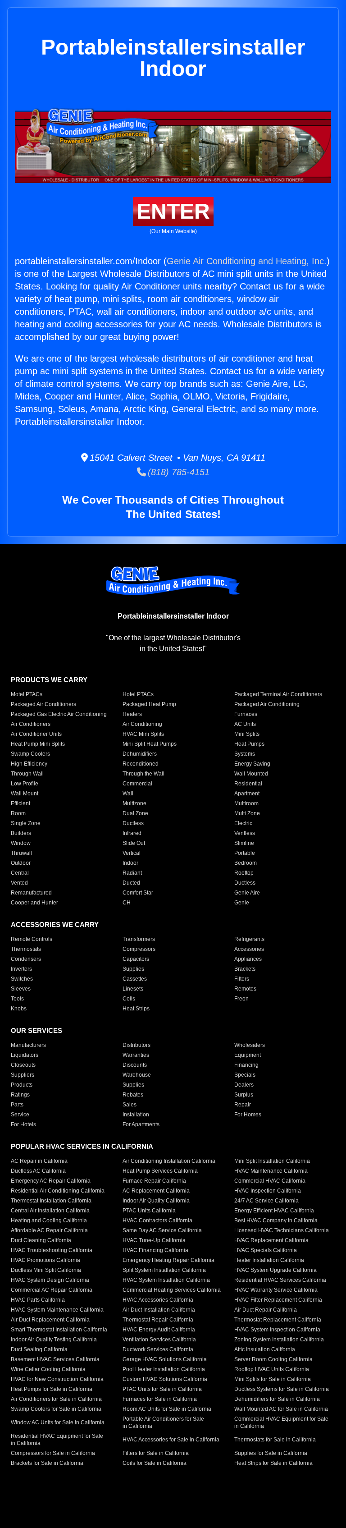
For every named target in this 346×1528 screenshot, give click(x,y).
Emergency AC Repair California (51, 1181)
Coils (129, 999)
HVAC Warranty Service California (276, 1290)
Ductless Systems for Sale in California (281, 1389)
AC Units (245, 724)
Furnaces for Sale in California (160, 1399)
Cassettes (135, 979)
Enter (173, 211)
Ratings (20, 1095)
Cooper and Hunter (34, 902)
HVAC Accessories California (158, 1300)
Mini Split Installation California (272, 1161)
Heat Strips (136, 1008)
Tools (17, 999)
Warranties (136, 1055)
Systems (244, 754)
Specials (244, 1075)
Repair (242, 1104)
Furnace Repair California (154, 1181)
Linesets (133, 989)
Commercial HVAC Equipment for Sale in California (281, 1422)
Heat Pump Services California (160, 1171)
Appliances (248, 959)
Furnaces (245, 714)
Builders (21, 833)
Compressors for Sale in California (53, 1453)
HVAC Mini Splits (143, 734)
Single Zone (26, 823)
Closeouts (23, 1065)
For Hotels (23, 1124)
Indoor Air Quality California (156, 1201)
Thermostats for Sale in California (275, 1439)
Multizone (134, 803)
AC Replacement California (156, 1191)
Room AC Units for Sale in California (167, 1409)
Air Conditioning (142, 724)
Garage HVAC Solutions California (165, 1359)
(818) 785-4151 (177, 472)
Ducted (131, 883)
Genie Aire (247, 893)
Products (21, 1085)
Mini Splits (247, 734)
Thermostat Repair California (158, 1320)
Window (21, 843)
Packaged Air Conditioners (43, 704)
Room (18, 813)
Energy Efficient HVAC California (274, 1210)
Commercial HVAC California (269, 1181)
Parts (17, 1104)
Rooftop (244, 873)
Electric (243, 823)
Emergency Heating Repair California (168, 1260)
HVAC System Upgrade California (275, 1270)
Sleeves (21, 989)
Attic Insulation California (264, 1349)
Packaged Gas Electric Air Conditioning (59, 714)
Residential (248, 783)
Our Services (36, 1030)
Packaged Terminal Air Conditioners (278, 694)
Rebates (133, 1095)
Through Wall (27, 774)
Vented (19, 883)
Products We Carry (49, 680)
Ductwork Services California (158, 1349)
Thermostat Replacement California (277, 1320)
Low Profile (24, 783)
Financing (246, 1065)
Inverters (21, 969)
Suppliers (22, 1075)
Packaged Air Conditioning (267, 704)
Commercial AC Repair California (51, 1290)
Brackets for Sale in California (47, 1463)
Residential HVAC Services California (280, 1280)
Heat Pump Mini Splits (38, 744)
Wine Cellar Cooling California (48, 1369)
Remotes (245, 989)
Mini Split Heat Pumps (150, 744)
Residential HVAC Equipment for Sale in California (57, 1439)
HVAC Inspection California (267, 1191)
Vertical (132, 853)
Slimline (244, 843)
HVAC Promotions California (45, 1260)
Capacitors (136, 959)
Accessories (249, 949)
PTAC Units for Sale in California (162, 1389)
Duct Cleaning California (41, 1240)
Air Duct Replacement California (50, 1320)
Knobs (19, 1008)
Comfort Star (138, 893)
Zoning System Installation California (279, 1339)
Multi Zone (247, 813)
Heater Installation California (269, 1260)
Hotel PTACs (138, 694)
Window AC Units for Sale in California (58, 1422)
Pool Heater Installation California (164, 1369)
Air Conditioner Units (36, 734)
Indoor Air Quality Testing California (54, 1339)
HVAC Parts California (38, 1300)
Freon (241, 999)
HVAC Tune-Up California (154, 1240)
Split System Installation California (164, 1270)
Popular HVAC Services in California (82, 1146)
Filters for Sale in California (156, 1453)
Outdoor (21, 863)
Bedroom (245, 863)
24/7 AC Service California (266, 1201)
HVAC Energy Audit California (159, 1329)
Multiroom (246, 803)
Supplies (133, 969)
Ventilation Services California (159, 1339)
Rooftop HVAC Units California (271, 1369)
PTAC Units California (149, 1210)
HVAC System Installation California (166, 1280)
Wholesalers (249, 1045)
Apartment (247, 793)
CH (127, 902)
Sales (130, 1104)
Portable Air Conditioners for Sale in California (163, 1422)
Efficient (20, 803)
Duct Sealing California (39, 1349)
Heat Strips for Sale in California (273, 1463)
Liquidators (24, 1055)
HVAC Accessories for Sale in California (171, 1439)
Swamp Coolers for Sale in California (56, 1409)
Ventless (244, 833)
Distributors (136, 1045)
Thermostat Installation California (51, 1201)
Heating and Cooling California (49, 1220)
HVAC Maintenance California (271, 1171)
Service (20, 1114)
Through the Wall (143, 774)
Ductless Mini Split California (46, 1270)
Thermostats (26, 949)
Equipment (247, 1055)
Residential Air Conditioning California (58, 1191)
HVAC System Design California (50, 1280)
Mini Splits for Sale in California (272, 1379)
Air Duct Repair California (265, 1310)
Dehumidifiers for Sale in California (277, 1399)
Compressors (139, 949)
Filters (241, 979)
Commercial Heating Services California (172, 1290)
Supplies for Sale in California (270, 1453)
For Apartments (141, 1124)
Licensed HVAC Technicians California (281, 1230)
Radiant (132, 873)
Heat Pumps (249, 744)
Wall (128, 793)
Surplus (243, 1095)
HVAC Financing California (155, 1250)
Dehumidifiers (140, 754)
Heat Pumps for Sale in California (51, 1389)
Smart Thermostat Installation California (59, 1329)
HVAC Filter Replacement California (278, 1300)
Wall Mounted (251, 774)
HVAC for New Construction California (57, 1379)
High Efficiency (29, 764)
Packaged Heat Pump (149, 704)
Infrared (132, 833)
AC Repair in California (39, 1161)
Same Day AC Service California (162, 1230)
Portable (244, 853)
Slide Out (134, 843)
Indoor (130, 863)
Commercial (137, 783)
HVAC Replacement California (271, 1240)
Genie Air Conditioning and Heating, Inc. (247, 261)
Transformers (139, 939)
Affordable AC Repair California (49, 1230)
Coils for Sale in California (155, 1463)
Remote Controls (31, 939)
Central (20, 873)
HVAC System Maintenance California (57, 1310)
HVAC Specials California (265, 1250)
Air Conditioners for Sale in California (56, 1399)
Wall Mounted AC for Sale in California (281, 1409)
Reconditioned (141, 764)
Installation (136, 1114)
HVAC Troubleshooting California (51, 1250)
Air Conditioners (30, 724)
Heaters (132, 714)
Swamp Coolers (30, 754)
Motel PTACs (26, 694)
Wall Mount (24, 793)
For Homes (247, 1114)
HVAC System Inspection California (277, 1329)
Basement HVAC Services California (55, 1359)
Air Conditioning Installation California (169, 1161)
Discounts (135, 1065)
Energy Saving (252, 764)
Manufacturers (28, 1045)
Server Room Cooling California (273, 1359)
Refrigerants (249, 939)
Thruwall (21, 853)
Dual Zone (135, 813)
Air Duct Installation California (159, 1310)
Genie (241, 902)
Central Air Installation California (50, 1210)
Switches (22, 979)
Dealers (244, 1085)
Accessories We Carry (55, 924)
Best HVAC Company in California (276, 1220)
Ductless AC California (38, 1171)
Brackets (244, 969)
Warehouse (137, 1075)
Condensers (26, 959)
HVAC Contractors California (157, 1220)
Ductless (133, 823)
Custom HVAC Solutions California (165, 1379)
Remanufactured (31, 893)
